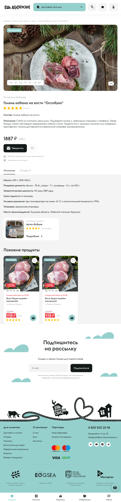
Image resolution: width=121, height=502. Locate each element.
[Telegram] (108, 444)
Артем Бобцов (34, 224)
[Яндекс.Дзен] (102, 444)
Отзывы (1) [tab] (25, 170)
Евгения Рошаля (15, 304)
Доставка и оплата (13, 433)
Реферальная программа (16, 449)
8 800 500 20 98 (99, 427)
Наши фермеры (59, 433)
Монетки (8, 441)
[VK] (90, 444)
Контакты (37, 441)
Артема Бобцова (16, 97)
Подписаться (81, 368)
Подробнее (32, 236)
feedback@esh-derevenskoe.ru (102, 437)
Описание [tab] (9, 170)
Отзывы (7, 437)
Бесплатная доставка (14, 445)
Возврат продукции (13, 457)
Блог (35, 437)
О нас (36, 433)
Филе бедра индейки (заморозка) (16, 299)
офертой (46, 378)
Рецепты (8, 453)
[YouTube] (96, 444)
